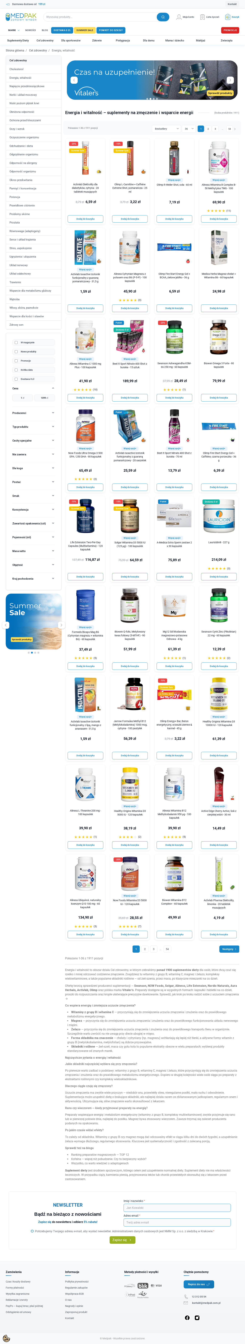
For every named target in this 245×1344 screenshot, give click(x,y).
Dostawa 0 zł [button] (122, 330)
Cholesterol (16, 69)
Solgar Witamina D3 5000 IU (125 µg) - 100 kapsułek (129, 544)
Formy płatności (15, 1287)
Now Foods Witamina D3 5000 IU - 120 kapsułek (130, 902)
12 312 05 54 (199, 1296)
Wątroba (15, 299)
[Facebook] (187, 1317)
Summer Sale (84, 30)
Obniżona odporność (22, 112)
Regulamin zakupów (76, 1287)
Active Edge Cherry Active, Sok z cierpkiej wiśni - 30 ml (218, 813)
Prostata (15, 222)
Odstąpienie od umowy (18, 1312)
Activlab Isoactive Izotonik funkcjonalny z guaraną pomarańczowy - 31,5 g (85, 278)
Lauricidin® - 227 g (218, 542)
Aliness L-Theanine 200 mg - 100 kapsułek (85, 812)
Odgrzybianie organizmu (24, 154)
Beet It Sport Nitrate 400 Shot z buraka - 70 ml (174, 455)
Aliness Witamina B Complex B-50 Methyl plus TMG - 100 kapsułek (219, 188)
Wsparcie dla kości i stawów (27, 316)
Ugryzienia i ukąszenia (23, 256)
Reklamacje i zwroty (17, 1299)
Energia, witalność (20, 77)
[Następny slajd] (61, 625)
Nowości (30, 30)
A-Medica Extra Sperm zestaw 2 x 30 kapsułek (174, 544)
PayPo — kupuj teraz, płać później (24, 1306)
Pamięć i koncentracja (23, 188)
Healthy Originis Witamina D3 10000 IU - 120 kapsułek (219, 723)
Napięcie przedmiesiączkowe (27, 86)
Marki (12, 30)
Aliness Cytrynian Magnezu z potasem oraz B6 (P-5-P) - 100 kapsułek (130, 277)
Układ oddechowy (20, 273)
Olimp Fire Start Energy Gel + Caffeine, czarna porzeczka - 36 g (218, 457)
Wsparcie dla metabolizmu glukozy (30, 290)
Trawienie (15, 282)
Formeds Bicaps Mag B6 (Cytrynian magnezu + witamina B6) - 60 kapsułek (85, 636)
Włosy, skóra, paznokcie (24, 307)
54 (229, 129)
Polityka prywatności (76, 1281)
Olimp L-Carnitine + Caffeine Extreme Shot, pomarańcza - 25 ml (129, 188)
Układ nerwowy (19, 265)
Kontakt (232, 4)
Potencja (15, 197)
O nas (68, 1299)
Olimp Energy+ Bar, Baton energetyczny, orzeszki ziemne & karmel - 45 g (174, 725)
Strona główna (15, 50)
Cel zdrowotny (38, 50)
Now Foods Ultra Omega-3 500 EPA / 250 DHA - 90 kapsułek (85, 455)
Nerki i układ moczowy (23, 94)
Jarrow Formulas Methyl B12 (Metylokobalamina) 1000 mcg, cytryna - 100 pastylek (130, 725)
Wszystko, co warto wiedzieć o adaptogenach (100, 1163)
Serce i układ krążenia (23, 239)
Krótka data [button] (166, 694)
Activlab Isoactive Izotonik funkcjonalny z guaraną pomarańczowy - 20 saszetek (130, 457)
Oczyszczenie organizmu (24, 137)
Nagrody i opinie (74, 1306)
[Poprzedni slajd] (5, 625)
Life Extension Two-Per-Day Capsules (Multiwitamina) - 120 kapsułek (85, 546)
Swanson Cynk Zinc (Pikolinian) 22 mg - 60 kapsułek (218, 633)
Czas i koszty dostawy (18, 1281)
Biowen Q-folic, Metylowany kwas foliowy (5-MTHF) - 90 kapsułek (130, 635)
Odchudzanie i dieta (21, 146)
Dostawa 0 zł (62, 30)
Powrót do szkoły (111, 30)
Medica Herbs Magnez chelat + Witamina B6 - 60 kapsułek (219, 275)
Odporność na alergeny (23, 163)
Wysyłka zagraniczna (17, 1293)
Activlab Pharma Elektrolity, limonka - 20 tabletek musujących (219, 904)
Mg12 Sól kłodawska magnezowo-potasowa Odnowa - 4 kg (174, 635)
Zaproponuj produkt (76, 1312)
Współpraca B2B (74, 1293)
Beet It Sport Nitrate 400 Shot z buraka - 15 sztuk (130, 365)
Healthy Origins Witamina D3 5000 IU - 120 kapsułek (130, 813)
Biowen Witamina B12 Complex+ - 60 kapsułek (174, 902)
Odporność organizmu (23, 171)
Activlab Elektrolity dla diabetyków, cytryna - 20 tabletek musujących (85, 188)
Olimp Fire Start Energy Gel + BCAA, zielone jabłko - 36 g (174, 275)
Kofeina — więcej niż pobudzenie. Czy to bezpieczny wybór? (109, 1159)
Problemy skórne (20, 214)
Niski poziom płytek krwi (24, 103)
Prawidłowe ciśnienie (22, 205)
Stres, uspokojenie (21, 248)
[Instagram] (197, 1317)
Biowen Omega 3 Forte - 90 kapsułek (219, 365)
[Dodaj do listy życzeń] (100, 143)
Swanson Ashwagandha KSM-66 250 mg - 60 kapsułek (174, 365)
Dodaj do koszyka (85, 219)
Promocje (230, 30)
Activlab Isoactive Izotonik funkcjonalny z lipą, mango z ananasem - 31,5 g (85, 725)
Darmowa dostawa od (28, 4)
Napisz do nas (196, 1284)
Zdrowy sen (16, 324)
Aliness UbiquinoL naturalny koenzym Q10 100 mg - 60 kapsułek (85, 904)
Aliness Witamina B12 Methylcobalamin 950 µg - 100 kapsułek (174, 814)
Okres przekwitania (21, 180)
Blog (45, 30)
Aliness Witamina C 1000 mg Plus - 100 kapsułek (85, 365)
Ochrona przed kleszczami (25, 120)
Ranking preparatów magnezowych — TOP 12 (100, 1154)
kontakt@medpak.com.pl (206, 1302)
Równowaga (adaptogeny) (25, 231)
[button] (230, 17)
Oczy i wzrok (17, 129)
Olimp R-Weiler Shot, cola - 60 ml (174, 184)
